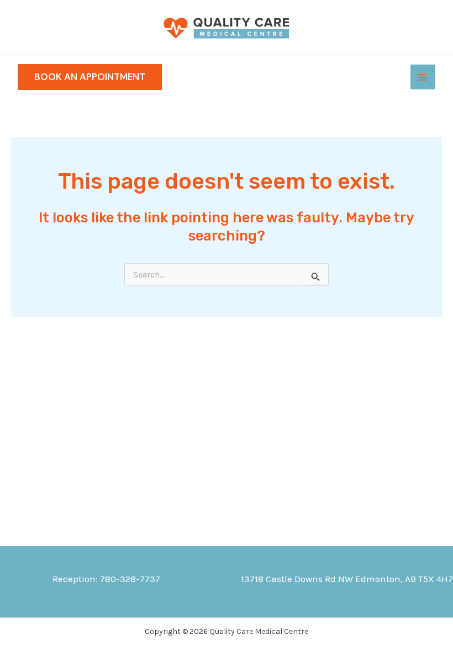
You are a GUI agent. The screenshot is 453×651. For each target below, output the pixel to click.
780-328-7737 (130, 578)
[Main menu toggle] (423, 77)
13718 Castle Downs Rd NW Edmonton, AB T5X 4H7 (347, 578)
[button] (90, 77)
